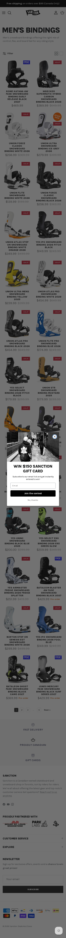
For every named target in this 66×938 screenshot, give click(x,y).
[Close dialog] (55, 437)
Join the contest (33, 493)
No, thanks (33, 500)
